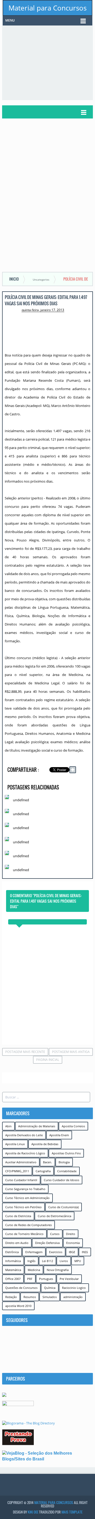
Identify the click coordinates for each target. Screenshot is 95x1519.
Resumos (29, 1297)
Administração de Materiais (36, 1126)
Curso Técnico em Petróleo (23, 1207)
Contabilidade (67, 1171)
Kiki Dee (33, 1512)
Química (49, 1288)
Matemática (13, 1270)
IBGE (72, 1252)
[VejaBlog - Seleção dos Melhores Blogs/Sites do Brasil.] (47, 1456)
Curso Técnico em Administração (27, 1198)
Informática (13, 1261)
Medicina (34, 1270)
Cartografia (43, 1171)
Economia (73, 1243)
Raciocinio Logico (74, 1288)
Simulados (49, 1297)
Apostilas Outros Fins (66, 1153)
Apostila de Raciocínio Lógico (25, 1153)
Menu (10, 20)
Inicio (14, 279)
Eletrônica (12, 1252)
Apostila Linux (15, 1144)
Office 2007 (13, 1279)
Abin (8, 1126)
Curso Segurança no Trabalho (25, 1189)
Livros (64, 1261)
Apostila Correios (73, 1126)
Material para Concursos (47, 8)
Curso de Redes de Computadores (28, 1225)
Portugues (46, 1279)
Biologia (64, 1162)
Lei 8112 (47, 1261)
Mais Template (71, 1512)
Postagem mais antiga (71, 1052)
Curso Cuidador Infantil (21, 1180)
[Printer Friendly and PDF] (82, 776)
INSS (85, 1252)
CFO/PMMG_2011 (17, 1171)
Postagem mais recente (25, 1052)
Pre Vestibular (69, 1279)
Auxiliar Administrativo (20, 1162)
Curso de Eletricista (18, 1216)
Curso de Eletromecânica (54, 1216)
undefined (21, 800)
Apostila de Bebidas (44, 1144)
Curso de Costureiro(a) (63, 1207)
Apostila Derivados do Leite (24, 1135)
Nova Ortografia (58, 1270)
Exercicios (55, 1252)
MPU (77, 1261)
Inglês (31, 1261)
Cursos (54, 1234)
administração (73, 1297)
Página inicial (47, 1059)
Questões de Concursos (21, 1288)
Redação (11, 1297)
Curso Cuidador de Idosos (61, 1180)
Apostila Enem (59, 1135)
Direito (70, 1234)
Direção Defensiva (47, 1243)
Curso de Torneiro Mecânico (24, 1234)
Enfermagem (33, 1252)
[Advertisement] (48, 62)
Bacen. (47, 1162)
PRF (29, 1279)
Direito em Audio (16, 1243)
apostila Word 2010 (18, 1306)
